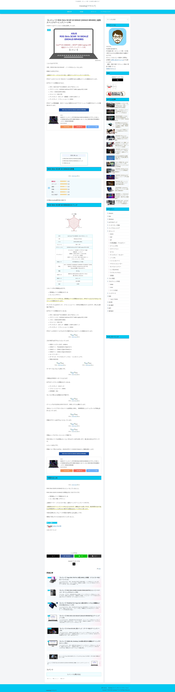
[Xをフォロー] (74, 564)
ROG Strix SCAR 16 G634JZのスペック (73, 160)
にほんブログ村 (57, 526)
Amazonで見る (66, 126)
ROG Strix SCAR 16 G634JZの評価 (72, 158)
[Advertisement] (74, 141)
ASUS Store (74, 176)
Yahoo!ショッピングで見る (93, 126)
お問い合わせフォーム (117, 60)
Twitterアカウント (111, 68)
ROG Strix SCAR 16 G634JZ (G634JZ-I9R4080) (74, 109)
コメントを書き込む (74, 674)
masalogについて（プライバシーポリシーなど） (118, 687)
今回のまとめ (67, 163)
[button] (94, 556)
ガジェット (55, 522)
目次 (71, 155)
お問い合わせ (104, 687)
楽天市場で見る (79, 126)
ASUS (49, 522)
